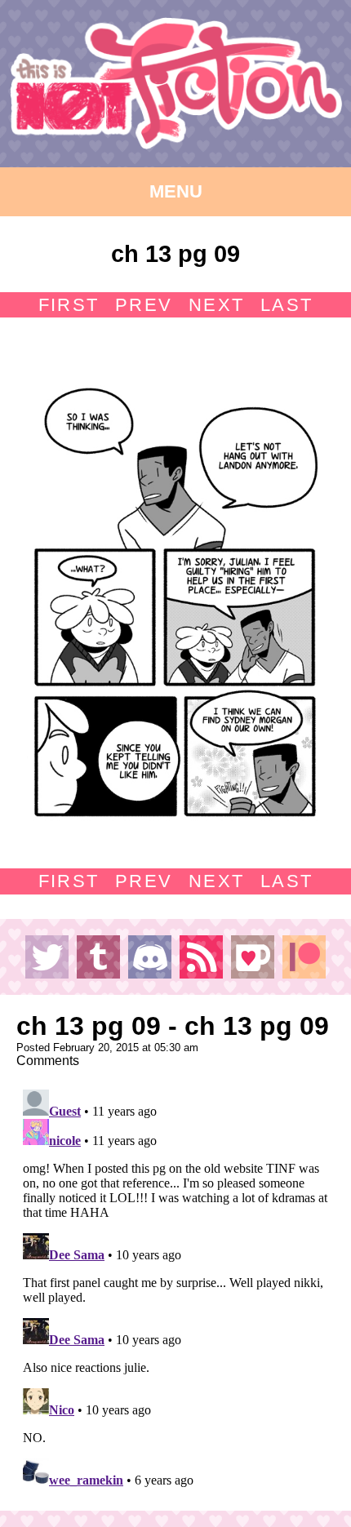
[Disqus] (175, 1287)
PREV (143, 305)
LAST (286, 305)
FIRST (68, 305)
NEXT (216, 305)
